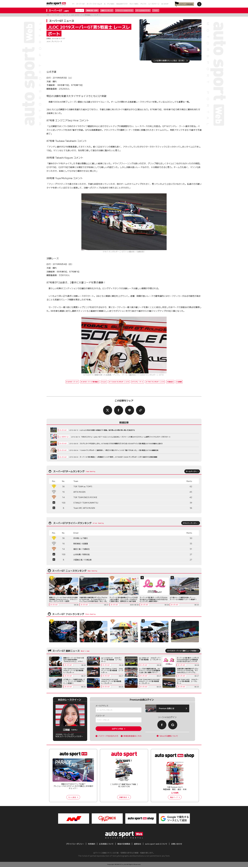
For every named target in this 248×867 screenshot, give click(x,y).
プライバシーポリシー (75, 844)
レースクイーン (154, 4)
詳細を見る (123, 797)
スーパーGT (80, 4)
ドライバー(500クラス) (124, 10)
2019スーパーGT (73, 382)
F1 (73, 4)
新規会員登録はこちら (132, 736)
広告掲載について (106, 844)
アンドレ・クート (138, 382)
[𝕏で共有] (107, 410)
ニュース (80, 10)
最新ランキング (106, 10)
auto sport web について (156, 844)
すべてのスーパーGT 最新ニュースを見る (181, 651)
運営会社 (137, 844)
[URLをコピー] (140, 410)
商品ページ (174, 797)
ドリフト (143, 4)
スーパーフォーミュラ (94, 4)
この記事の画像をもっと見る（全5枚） (169, 60)
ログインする (117, 728)
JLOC (104, 382)
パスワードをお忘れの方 (108, 736)
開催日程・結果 (92, 10)
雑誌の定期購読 (123, 844)
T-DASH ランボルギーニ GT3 (120, 382)
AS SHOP (164, 4)
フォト (155, 10)
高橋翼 (180, 382)
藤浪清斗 (171, 382)
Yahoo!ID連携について (168, 736)
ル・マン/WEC (109, 4)
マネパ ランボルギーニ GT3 (156, 382)
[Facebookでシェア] (118, 410)
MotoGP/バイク (121, 4)
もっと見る (72, 797)
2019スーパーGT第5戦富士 (90, 382)
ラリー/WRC (133, 4)
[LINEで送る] (129, 410)
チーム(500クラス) (142, 10)
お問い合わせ (176, 844)
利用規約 (91, 844)
